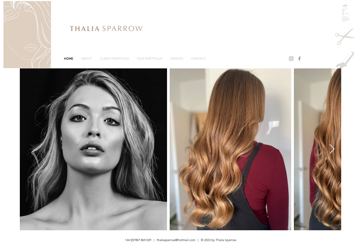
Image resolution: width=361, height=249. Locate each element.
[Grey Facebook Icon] (299, 59)
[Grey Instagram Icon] (291, 59)
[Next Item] (332, 149)
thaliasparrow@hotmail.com (176, 240)
